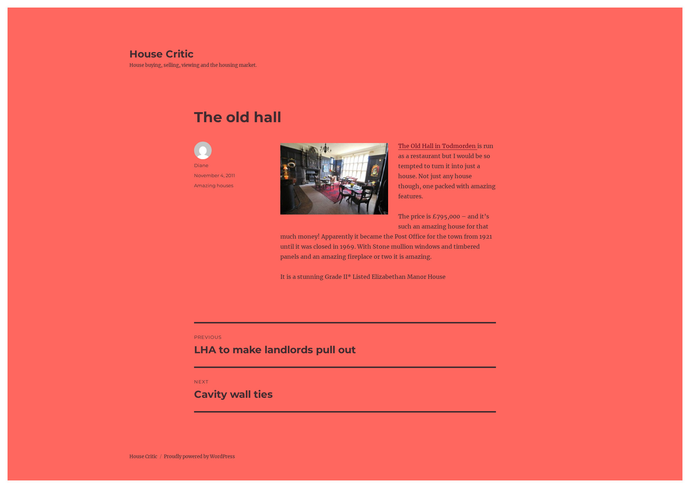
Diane (201, 165)
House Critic (161, 54)
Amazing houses (213, 185)
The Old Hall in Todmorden (437, 145)
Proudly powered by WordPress (199, 457)
